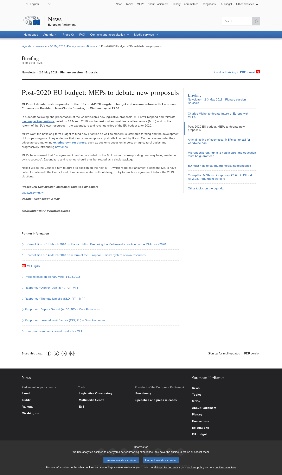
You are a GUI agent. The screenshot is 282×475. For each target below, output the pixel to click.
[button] (247, 4)
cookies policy (195, 467)
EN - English (31, 4)
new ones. (62, 146)
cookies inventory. (225, 467)
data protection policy (167, 467)
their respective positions (38, 121)
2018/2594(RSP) (33, 192)
